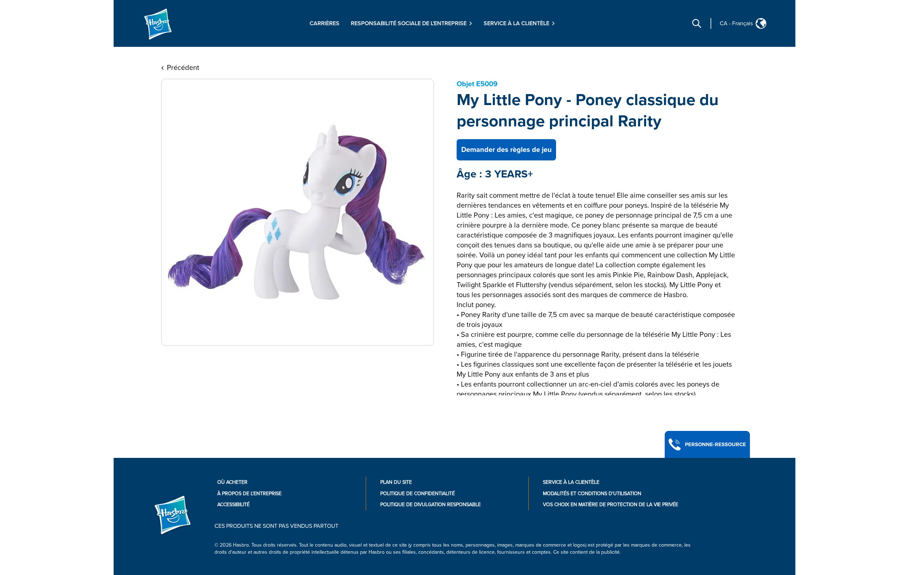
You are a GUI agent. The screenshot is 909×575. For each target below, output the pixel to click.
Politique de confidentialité (417, 494)
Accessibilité (233, 505)
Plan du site (396, 482)
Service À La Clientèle (571, 482)
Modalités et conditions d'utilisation (592, 494)
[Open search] (696, 23)
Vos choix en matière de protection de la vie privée (610, 505)
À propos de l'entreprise (249, 494)
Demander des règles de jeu (506, 150)
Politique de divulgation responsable (430, 505)
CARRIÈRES (324, 23)
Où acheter (232, 482)
